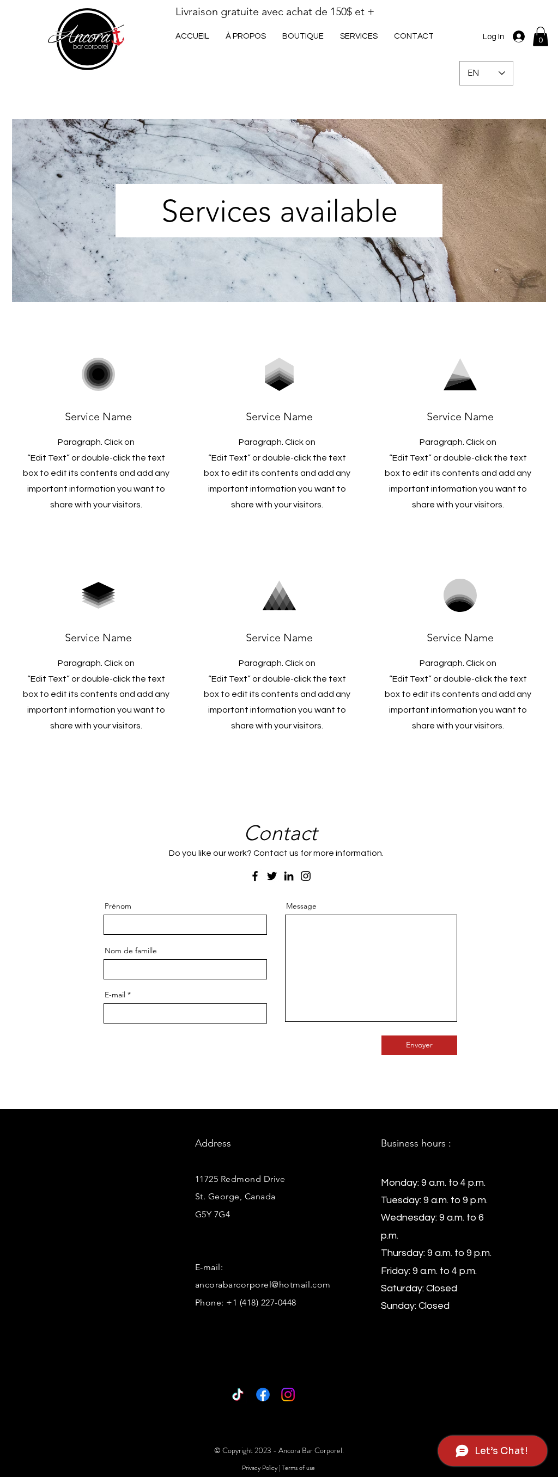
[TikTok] (238, 1395)
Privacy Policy (259, 1468)
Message (301, 906)
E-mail (115, 994)
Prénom (118, 906)
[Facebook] (255, 875)
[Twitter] (271, 875)
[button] (359, 36)
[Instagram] (305, 875)
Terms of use (298, 1468)
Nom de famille (131, 950)
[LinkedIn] (288, 875)
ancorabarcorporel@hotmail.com (263, 1284)
